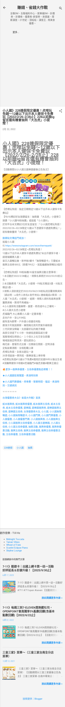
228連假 (8, 447)
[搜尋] (60, 8)
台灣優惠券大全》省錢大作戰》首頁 (21, 397)
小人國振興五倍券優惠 (20, 423)
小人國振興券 (38, 419)
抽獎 (30, 447)
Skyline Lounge (14, 550)
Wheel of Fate (13, 544)
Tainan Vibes (13, 542)
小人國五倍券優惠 (17, 426)
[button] (60, 111)
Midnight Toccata (15, 539)
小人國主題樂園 (41, 423)
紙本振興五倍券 (41, 404)
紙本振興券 (8, 404)
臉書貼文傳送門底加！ (14, 238)
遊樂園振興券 (39, 407)
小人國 (44, 411)
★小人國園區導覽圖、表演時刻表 (20, 375)
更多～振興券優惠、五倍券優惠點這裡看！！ (29, 369)
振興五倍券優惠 (32, 430)
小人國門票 (34, 415)
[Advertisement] (32, 71)
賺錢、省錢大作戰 (32, 7)
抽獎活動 (33, 426)
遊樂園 (27, 407)
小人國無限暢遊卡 (17, 415)
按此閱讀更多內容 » (52, 597)
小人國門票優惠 (49, 415)
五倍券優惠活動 (27, 434)
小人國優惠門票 (21, 419)
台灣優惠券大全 (32, 411)
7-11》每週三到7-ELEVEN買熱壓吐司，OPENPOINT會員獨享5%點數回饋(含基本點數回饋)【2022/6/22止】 (29, 611)
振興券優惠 (45, 426)
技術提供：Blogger (32, 698)
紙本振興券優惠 (23, 404)
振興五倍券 (17, 430)
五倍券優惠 (12, 434)
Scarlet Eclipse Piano (17, 547)
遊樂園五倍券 (15, 411)
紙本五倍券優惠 (14, 407)
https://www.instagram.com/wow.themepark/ (28, 245)
